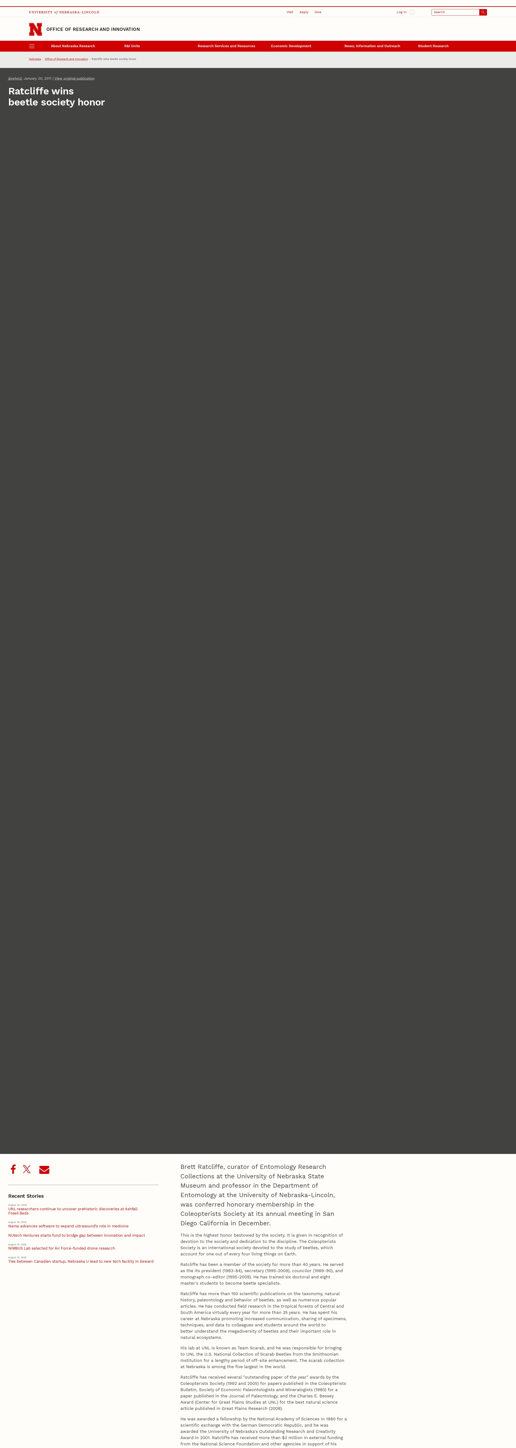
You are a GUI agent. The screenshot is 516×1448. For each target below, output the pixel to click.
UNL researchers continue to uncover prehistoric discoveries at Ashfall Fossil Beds (73, 1211)
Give (318, 12)
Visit (290, 12)
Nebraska (35, 59)
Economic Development (291, 46)
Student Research (433, 46)
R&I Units (132, 46)
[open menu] (38, 46)
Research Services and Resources (226, 46)
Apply (304, 12)
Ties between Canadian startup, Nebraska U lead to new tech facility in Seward (81, 1261)
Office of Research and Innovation (93, 29)
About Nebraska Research (73, 46)
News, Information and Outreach (372, 46)
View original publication (74, 78)
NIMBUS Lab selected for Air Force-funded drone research (61, 1248)
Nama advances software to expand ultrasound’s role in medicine (68, 1226)
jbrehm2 (15, 78)
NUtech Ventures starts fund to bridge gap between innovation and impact (76, 1235)
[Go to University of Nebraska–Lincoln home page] (35, 29)
